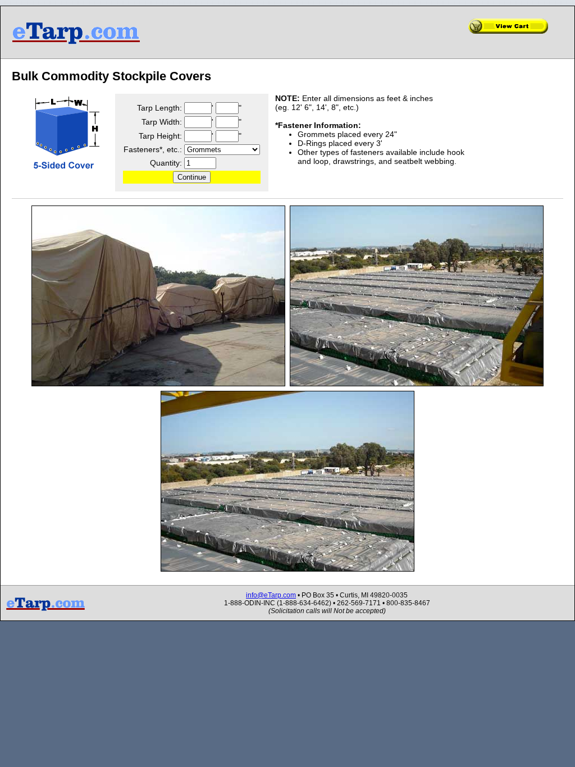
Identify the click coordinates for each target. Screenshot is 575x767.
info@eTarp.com (271, 595)
